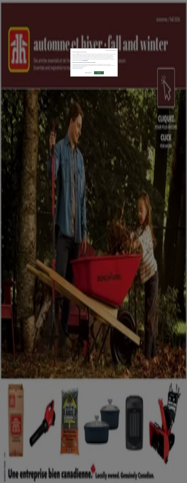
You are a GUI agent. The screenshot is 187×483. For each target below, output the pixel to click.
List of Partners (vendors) (77, 68)
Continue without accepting (111, 50)
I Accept (99, 72)
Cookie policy (85, 60)
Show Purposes (88, 72)
